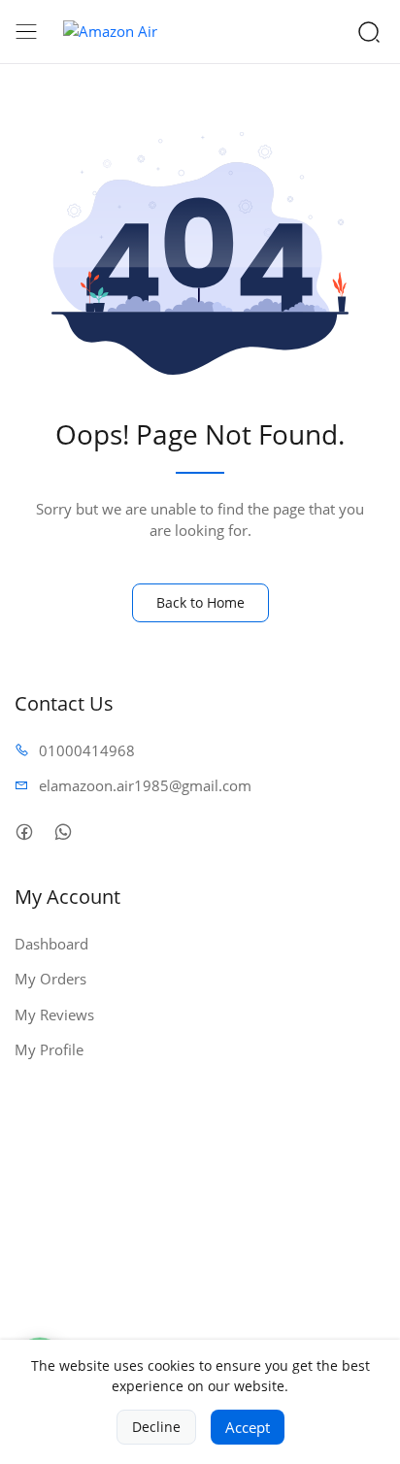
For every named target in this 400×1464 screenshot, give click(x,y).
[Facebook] (24, 832)
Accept (247, 1427)
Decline (156, 1426)
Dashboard (51, 943)
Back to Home (200, 602)
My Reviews (54, 1014)
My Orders (50, 978)
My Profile (49, 1049)
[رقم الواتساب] (63, 832)
